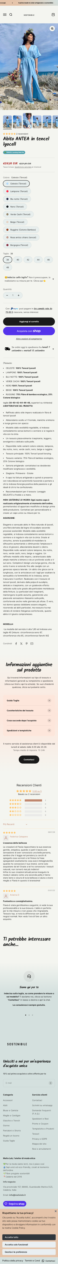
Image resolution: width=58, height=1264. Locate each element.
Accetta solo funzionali (16, 1244)
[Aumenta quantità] (18, 295)
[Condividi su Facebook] (16, 643)
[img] (9, 832)
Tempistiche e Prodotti (43, 1128)
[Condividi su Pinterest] (26, 643)
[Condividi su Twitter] (21, 643)
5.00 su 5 (37, 791)
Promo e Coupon (40, 1123)
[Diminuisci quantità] (7, 295)
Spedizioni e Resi (40, 1118)
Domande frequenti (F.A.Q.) (41, 1112)
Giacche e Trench (11, 1120)
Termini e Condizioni (35, 1260)
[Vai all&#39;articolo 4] (37, 122)
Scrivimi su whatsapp (42, 1105)
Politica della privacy (12, 1260)
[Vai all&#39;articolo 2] (17, 122)
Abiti (5, 1105)
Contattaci (29, 759)
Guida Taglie (9, 1140)
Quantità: (7, 289)
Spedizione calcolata (23, 167)
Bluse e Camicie (10, 1110)
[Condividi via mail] (31, 643)
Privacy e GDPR (39, 1139)
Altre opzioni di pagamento (29, 338)
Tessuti (35, 1134)
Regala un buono (11, 1135)
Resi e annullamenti (41, 1149)
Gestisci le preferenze (16, 1252)
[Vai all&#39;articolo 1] (7, 122)
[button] (9, 134)
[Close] (55, 1211)
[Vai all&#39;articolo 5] (47, 122)
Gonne (6, 1125)
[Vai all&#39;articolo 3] (27, 121)
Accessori (8, 1100)
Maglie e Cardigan (11, 1115)
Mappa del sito (39, 1144)
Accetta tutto (11, 1237)
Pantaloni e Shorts (12, 1130)
